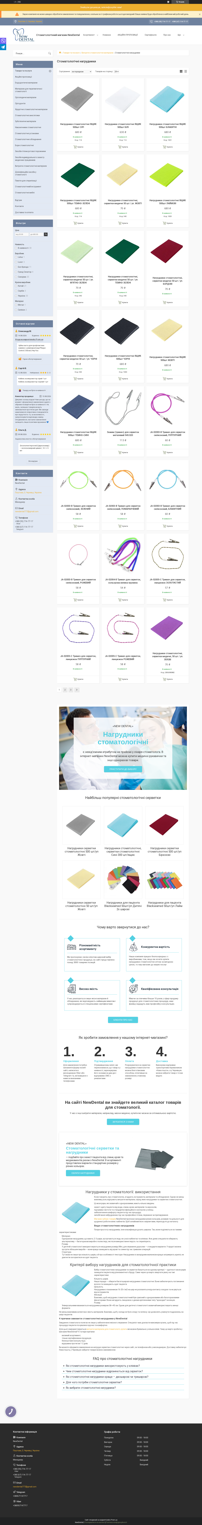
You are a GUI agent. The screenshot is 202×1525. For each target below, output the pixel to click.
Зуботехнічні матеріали (25, 121)
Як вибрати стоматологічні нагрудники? (91, 1387)
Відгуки (18, 200)
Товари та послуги (71, 53)
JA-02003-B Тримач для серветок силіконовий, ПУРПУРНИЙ (167, 433)
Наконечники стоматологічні (28, 127)
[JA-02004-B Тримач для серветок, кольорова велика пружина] (123, 555)
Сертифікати (151, 35)
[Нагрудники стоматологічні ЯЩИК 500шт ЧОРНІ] (123, 331)
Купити (80, 147)
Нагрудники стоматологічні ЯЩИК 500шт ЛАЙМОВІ (168, 202)
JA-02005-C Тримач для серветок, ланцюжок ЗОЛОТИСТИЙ (168, 581)
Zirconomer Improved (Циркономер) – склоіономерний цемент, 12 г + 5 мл (34, 448)
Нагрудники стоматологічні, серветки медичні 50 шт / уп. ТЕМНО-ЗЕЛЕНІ (123, 279)
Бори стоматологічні (24, 145)
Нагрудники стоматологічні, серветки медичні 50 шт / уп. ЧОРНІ (78, 357)
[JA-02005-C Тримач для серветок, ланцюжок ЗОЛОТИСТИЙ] (167, 555)
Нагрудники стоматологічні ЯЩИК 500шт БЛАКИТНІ (168, 125)
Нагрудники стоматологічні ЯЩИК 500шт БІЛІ (123, 125)
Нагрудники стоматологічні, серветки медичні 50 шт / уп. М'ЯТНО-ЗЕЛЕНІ (78, 279)
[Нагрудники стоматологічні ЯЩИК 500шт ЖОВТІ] (167, 331)
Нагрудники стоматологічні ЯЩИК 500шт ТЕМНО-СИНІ (78, 433)
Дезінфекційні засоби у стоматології (25, 173)
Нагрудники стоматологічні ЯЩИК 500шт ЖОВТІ (168, 358)
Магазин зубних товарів (105, 1219)
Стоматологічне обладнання (28, 139)
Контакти (19, 206)
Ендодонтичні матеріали (26, 83)
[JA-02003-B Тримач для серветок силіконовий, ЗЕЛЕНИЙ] (78, 481)
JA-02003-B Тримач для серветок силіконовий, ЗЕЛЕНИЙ (78, 507)
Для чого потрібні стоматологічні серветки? (94, 1382)
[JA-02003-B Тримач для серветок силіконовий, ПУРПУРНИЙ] (167, 407)
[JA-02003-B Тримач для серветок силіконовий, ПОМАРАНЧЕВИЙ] (123, 481)
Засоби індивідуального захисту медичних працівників (29, 158)
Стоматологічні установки (27, 133)
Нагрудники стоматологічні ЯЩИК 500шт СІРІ (78, 125)
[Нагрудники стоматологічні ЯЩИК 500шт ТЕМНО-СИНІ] (78, 407)
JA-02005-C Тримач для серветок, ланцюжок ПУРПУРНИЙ (78, 657)
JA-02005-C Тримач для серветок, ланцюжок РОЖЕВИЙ (123, 657)
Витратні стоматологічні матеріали (97, 53)
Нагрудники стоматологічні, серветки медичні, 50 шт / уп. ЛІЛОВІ (167, 656)
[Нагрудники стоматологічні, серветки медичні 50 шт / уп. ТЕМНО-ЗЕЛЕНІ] (123, 252)
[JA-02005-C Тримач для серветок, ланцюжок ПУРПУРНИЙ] (78, 628)
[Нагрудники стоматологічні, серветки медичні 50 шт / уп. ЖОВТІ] (123, 175)
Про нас (167, 35)
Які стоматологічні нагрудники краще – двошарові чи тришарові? (107, 1376)
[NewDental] (23, 35)
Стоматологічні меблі (24, 193)
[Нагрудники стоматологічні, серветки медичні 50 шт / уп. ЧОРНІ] (78, 331)
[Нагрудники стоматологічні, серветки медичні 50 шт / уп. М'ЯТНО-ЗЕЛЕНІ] (78, 252)
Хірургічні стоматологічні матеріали (31, 109)
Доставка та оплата (24, 212)
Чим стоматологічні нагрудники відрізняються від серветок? (104, 1371)
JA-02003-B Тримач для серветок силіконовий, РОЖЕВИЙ (78, 581)
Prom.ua (114, 1520)
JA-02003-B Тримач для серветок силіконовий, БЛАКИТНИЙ (167, 507)
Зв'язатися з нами (123, 1122)
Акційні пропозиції (23, 77)
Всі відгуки (33, 461)
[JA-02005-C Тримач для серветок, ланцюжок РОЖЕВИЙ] (123, 628)
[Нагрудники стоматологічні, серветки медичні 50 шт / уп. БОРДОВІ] (167, 252)
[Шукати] (49, 53)
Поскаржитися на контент (95, 1522)
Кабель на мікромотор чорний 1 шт (33, 382)
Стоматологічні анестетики (27, 115)
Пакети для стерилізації (26, 181)
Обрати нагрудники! (83, 1173)
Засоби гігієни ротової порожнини (30, 151)
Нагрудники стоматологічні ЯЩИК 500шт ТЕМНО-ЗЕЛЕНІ (78, 202)
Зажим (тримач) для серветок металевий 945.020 (123, 433)
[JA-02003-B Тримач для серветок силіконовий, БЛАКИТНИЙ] (167, 481)
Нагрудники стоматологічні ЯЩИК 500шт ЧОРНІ (123, 357)
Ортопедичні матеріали (25, 97)
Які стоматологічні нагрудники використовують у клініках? (103, 1365)
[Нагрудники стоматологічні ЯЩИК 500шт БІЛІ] (123, 99)
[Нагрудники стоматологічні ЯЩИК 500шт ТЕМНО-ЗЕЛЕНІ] (78, 175)
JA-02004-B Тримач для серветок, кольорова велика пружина (123, 581)
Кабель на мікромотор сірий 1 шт (32, 379)
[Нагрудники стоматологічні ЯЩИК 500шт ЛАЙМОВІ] (167, 175)
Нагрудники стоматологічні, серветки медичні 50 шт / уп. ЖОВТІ (123, 202)
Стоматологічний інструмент (28, 186)
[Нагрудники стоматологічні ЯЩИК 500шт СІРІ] (78, 99)
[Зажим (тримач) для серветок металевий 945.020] (123, 407)
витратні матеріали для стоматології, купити (107, 1329)
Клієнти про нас (123, 1020)
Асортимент (89, 35)
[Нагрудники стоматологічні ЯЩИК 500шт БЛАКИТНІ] (167, 99)
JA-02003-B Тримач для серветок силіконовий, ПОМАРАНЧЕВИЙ (123, 507)
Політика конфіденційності (116, 1522)
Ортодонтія (20, 103)
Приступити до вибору (123, 769)
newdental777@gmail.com (26, 511)
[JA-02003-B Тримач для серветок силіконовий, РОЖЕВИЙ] (78, 555)
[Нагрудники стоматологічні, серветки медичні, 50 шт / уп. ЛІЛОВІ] (167, 628)
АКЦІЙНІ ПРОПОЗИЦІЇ (128, 35)
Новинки (107, 35)
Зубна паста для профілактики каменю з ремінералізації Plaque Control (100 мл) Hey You (31, 347)
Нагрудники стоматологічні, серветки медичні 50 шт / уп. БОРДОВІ (167, 281)
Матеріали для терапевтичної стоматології (28, 90)
